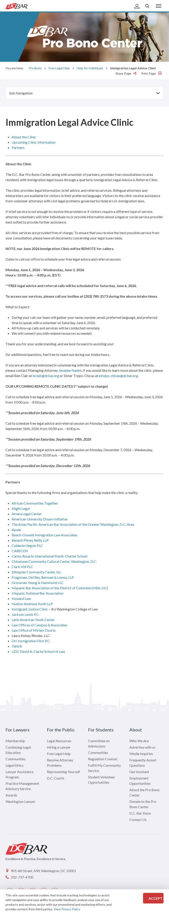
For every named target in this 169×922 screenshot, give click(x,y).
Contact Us (138, 819)
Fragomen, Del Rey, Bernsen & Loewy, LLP (43, 577)
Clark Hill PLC (22, 567)
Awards (11, 795)
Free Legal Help (59, 68)
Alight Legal (21, 508)
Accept (155, 898)
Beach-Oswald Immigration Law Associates (44, 535)
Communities (16, 759)
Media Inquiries (141, 753)
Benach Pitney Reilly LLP (30, 540)
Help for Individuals (90, 68)
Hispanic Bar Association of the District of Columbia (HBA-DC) (60, 588)
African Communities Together (35, 503)
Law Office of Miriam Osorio (33, 630)
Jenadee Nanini (70, 370)
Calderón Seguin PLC (27, 545)
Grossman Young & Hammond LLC (37, 582)
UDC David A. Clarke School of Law (38, 651)
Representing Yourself (63, 772)
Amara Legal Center (27, 514)
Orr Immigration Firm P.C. (31, 641)
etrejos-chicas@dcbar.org (118, 376)
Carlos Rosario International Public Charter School (49, 556)
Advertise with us (142, 747)
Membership (15, 741)
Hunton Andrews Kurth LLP (32, 604)
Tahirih (17, 646)
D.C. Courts (55, 778)
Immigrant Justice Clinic (30, 609)
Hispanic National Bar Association (38, 593)
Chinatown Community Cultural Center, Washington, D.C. (54, 561)
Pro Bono (35, 68)
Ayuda (16, 530)
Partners (18, 147)
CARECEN (20, 551)
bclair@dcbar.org (46, 376)
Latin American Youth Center (33, 620)
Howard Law (21, 598)
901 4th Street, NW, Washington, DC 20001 (43, 871)
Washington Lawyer (20, 801)
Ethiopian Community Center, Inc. (37, 572)
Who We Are (139, 741)
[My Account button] (137, 7)
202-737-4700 (22, 877)
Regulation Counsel (102, 759)
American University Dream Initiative (40, 519)
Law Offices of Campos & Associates (39, 625)
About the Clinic (24, 137)
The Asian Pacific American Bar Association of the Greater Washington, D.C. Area (73, 524)
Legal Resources (59, 741)
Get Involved (139, 772)
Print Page (148, 73)
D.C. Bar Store (140, 813)
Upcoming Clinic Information (33, 142)
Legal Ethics (15, 765)
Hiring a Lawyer (59, 747)
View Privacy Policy (67, 909)
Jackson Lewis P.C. (25, 614)
